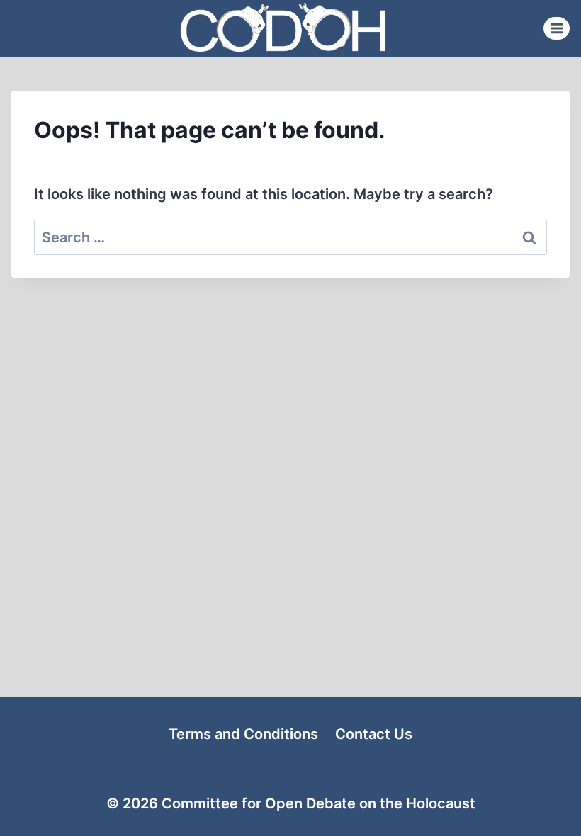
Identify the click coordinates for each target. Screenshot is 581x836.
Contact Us (373, 733)
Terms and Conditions (243, 733)
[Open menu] (556, 28)
